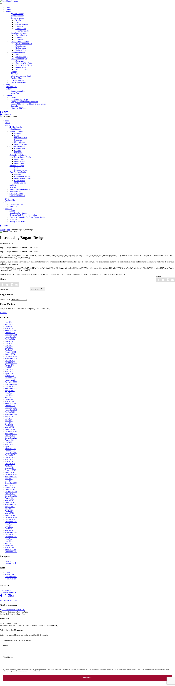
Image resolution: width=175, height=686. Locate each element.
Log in (7, 572)
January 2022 (10, 406)
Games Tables (20, 67)
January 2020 (10, 451)
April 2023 (9, 373)
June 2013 (8, 526)
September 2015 (11, 496)
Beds (17, 54)
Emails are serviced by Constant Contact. (28, 671)
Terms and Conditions (8, 600)
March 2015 (9, 500)
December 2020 (11, 431)
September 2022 (11, 389)
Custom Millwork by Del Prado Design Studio (28, 104)
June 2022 (8, 395)
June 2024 (8, 346)
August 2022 (10, 391)
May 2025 (8, 324)
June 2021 (8, 421)
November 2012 (11, 532)
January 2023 (10, 380)
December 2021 (11, 408)
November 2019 (11, 453)
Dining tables (20, 50)
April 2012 (9, 545)
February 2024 (10, 352)
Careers (13, 97)
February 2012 (10, 550)
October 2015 (10, 494)
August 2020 (10, 440)
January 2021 (10, 429)
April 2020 (9, 446)
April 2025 (9, 326)
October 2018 (10, 464)
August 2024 (10, 341)
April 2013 (9, 528)
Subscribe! (87, 678)
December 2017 (11, 474)
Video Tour (15, 93)
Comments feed (11, 577)
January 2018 (10, 472)
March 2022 (9, 401)
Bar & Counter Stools (23, 44)
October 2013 (10, 519)
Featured (8, 561)
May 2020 (8, 444)
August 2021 (10, 416)
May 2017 (8, 481)
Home (8, 7)
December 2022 (11, 382)
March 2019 (9, 462)
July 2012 (8, 539)
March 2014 (9, 513)
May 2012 (8, 543)
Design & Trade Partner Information (24, 102)
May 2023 (8, 371)
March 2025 (9, 328)
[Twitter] (163, 280)
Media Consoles (21, 69)
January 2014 (10, 515)
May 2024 (8, 348)
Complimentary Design (19, 100)
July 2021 (8, 419)
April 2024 (9, 350)
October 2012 (10, 535)
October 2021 (10, 412)
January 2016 (10, 489)
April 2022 (9, 399)
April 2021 (9, 425)
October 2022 (10, 386)
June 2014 (8, 509)
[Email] (172, 280)
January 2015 (10, 502)
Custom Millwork (17, 80)
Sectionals (19, 27)
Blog (8, 85)
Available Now (16, 78)
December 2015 (11, 492)
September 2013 (11, 522)
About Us (9, 95)
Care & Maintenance (18, 82)
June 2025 (8, 322)
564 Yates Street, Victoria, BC (13, 610)
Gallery (9, 89)
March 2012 (9, 547)
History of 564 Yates (18, 108)
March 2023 (9, 376)
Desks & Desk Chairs (23, 65)
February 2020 (10, 449)
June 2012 (8, 541)
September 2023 (11, 363)
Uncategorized (10, 563)
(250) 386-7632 (6, 590)
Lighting (14, 72)
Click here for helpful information (17, 15)
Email (5, 646)
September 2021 (11, 414)
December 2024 (11, 335)
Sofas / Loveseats (22, 31)
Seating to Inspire (17, 18)
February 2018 (10, 470)
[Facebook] (158, 280)
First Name (8, 657)
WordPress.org (10, 579)
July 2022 (8, 393)
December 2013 (11, 517)
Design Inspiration (18, 91)
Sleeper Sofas (20, 29)
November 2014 (11, 504)
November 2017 (11, 477)
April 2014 (9, 511)
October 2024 (10, 339)
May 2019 (8, 459)
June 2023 (8, 369)
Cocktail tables (21, 35)
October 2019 (10, 455)
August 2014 (10, 507)
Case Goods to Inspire (19, 59)
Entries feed (9, 574)
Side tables (19, 39)
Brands (8, 9)
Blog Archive (5, 299)
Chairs (17, 22)
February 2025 (10, 331)
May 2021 (8, 423)
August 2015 (10, 498)
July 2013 (8, 524)
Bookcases (19, 61)
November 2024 (11, 337)
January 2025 (10, 333)
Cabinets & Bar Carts (23, 63)
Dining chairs (20, 46)
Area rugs (14, 74)
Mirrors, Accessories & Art (21, 76)
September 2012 (11, 537)
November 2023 (11, 358)
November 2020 (11, 434)
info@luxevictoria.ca (8, 592)
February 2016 (10, 487)
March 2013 (9, 530)
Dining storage (21, 48)
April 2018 (9, 466)
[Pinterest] (167, 280)
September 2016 (11, 483)
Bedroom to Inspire (18, 52)
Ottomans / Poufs (21, 24)
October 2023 (10, 361)
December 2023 (11, 356)
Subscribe (14, 106)
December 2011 (11, 552)
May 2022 (8, 397)
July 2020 (8, 442)
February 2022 (10, 404)
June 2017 (8, 479)
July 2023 (8, 367)
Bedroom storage (21, 57)
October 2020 (10, 436)
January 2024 (10, 354)
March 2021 (9, 427)
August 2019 (10, 457)
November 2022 (11, 384)
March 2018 (9, 468)
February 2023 (10, 378)
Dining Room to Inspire (20, 42)
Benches (18, 20)
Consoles (18, 37)
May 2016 (8, 485)
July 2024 (8, 343)
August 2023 (10, 365)
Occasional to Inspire (19, 33)
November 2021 (11, 410)
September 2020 (11, 438)
